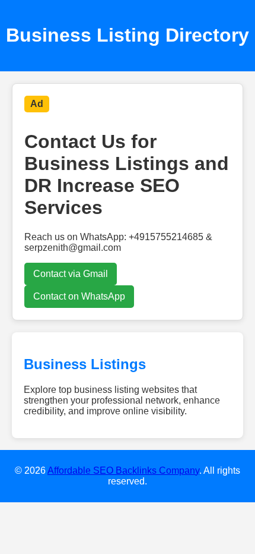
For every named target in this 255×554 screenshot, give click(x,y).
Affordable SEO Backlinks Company (123, 470)
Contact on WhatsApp (79, 296)
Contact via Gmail (70, 274)
